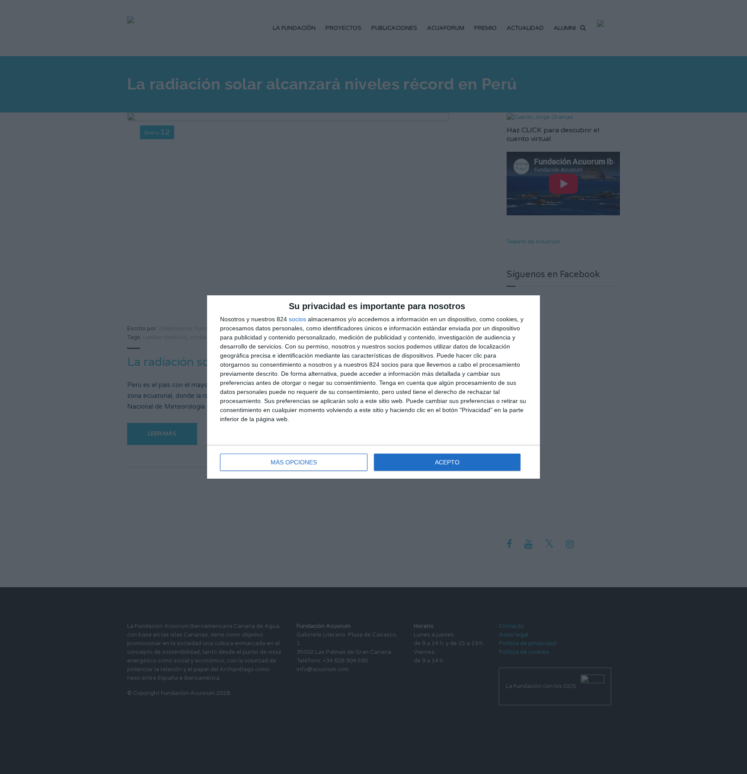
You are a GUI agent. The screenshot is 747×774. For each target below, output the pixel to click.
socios (297, 319)
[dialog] (373, 387)
